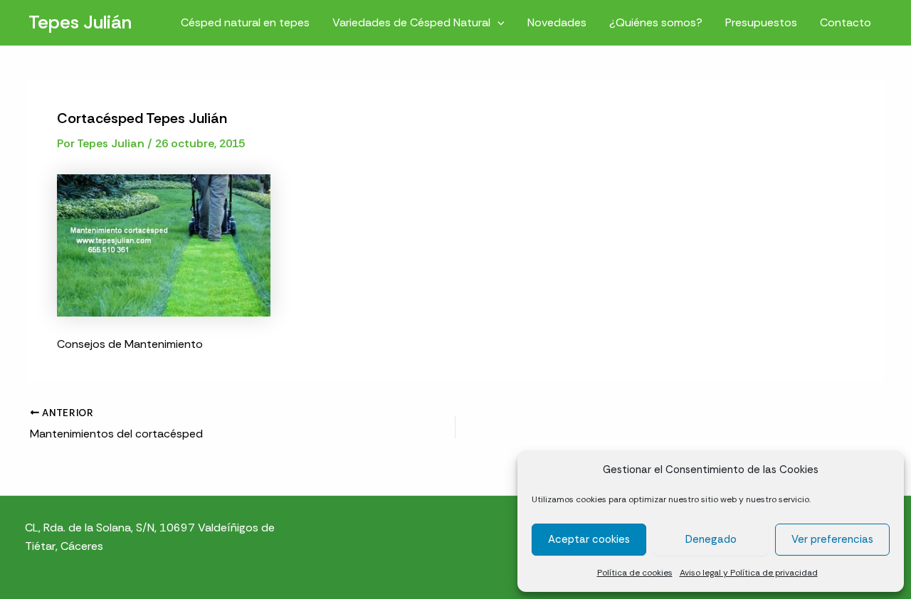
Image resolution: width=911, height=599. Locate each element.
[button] (497, 22)
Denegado (711, 539)
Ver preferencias (832, 539)
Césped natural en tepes (245, 22)
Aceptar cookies (589, 539)
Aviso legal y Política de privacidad (749, 572)
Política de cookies (635, 572)
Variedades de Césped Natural (411, 22)
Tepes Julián (80, 22)
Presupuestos (761, 22)
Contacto (845, 22)
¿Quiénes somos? (655, 22)
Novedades (556, 22)
